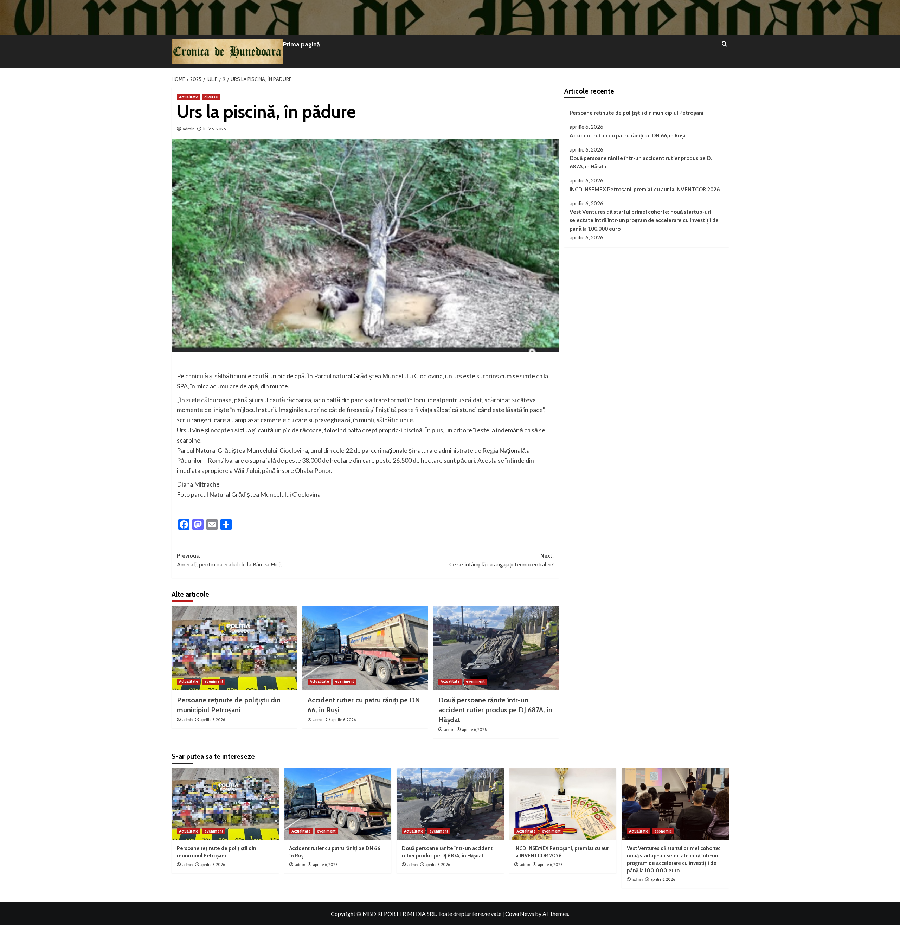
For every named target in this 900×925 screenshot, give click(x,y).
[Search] (724, 44)
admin (189, 128)
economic (662, 831)
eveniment (213, 681)
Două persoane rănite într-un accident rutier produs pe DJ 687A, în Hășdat (495, 710)
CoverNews (519, 913)
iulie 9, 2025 (214, 128)
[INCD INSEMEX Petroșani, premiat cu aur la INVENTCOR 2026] (562, 804)
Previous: (229, 560)
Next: (501, 560)
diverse (211, 97)
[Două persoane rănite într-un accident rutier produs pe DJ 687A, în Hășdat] (496, 648)
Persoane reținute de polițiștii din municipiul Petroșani (636, 112)
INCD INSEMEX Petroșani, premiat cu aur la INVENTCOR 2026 (645, 189)
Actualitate (188, 97)
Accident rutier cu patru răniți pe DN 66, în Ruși (627, 135)
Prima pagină (301, 44)
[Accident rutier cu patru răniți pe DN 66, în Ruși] (365, 648)
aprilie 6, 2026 (212, 719)
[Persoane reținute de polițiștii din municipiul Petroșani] (234, 648)
